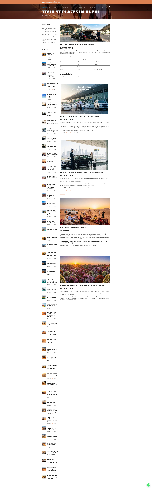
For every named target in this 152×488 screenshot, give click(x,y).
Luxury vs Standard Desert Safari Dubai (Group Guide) (51, 402)
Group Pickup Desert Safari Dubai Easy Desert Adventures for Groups (52, 411)
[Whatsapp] (148, 485)
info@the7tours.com (61, 1)
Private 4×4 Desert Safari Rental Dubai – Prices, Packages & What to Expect (52, 358)
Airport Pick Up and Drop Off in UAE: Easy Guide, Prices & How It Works (52, 146)
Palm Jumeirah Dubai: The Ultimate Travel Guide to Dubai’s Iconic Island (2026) (49, 39)
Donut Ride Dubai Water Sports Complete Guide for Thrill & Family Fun (52, 297)
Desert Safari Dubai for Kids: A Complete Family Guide (52, 375)
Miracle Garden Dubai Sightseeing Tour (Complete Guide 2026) (51, 195)
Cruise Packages (91, 7)
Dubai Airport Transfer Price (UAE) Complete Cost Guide (51, 114)
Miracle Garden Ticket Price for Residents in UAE (52, 154)
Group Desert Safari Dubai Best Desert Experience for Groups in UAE (52, 419)
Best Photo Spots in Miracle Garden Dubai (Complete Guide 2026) (51, 204)
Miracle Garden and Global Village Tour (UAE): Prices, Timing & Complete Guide (52, 186)
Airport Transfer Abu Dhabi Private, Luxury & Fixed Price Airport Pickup (52, 122)
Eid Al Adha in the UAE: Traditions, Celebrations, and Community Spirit (52, 104)
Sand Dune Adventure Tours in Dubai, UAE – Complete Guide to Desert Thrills (51, 314)
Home (50, 7)
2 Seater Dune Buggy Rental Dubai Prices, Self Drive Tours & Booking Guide (52, 324)
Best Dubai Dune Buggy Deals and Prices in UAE (52, 238)
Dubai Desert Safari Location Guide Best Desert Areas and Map (51, 333)
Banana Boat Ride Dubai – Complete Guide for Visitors (52, 306)
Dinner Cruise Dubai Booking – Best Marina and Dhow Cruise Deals (51, 263)
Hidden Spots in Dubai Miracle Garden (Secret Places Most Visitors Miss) (51, 168)
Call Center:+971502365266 (48, 1)
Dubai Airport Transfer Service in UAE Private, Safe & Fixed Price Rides (52, 138)
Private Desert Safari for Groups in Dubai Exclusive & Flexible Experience (52, 428)
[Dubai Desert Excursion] (44, 7)
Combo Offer (82, 7)
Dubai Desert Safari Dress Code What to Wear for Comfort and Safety (52, 453)
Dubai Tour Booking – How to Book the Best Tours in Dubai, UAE (51, 221)
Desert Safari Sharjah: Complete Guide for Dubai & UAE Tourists (52, 341)
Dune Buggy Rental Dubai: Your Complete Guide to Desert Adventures (52, 367)
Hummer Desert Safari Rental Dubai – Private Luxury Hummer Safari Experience (51, 254)
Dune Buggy (65, 7)
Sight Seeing (73, 7)
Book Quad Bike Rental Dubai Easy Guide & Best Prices (52, 349)
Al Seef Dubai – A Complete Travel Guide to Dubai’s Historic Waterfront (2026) (52, 74)
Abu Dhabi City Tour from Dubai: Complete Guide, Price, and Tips (52, 246)
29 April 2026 (63, 132)
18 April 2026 (63, 247)
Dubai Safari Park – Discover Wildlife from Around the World (51, 64)
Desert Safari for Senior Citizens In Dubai (52, 160)
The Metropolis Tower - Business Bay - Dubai (51, 2)
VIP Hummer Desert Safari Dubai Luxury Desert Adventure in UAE (52, 461)
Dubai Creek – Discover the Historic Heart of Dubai (51, 55)
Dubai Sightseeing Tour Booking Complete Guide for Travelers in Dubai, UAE (52, 230)
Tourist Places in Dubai (75, 76)
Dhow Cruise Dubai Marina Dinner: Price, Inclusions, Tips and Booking (51, 272)
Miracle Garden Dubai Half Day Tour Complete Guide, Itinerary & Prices (52, 178)
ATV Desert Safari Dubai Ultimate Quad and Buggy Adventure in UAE (52, 477)
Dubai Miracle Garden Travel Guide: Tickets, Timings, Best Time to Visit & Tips (51, 212)
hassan (67, 76)
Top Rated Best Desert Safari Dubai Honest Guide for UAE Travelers (52, 393)
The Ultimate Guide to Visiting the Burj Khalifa (52, 95)
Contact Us (100, 7)
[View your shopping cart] (108, 7)
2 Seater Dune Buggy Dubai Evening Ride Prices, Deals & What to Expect (52, 384)
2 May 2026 (62, 76)
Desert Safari (57, 7)
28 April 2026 (63, 190)
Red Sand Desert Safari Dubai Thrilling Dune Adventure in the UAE (51, 469)
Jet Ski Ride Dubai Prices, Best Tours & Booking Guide (52, 289)
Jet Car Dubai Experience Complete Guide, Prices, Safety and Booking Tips (52, 281)
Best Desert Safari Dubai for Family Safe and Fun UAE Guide (52, 436)
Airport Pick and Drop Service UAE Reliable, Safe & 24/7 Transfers (52, 130)
